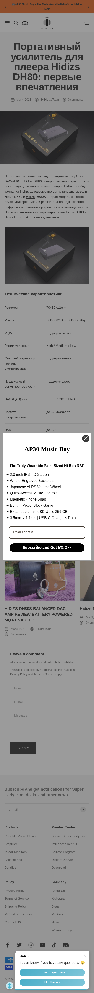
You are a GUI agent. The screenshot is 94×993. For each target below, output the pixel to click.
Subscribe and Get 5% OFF (47, 547)
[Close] (85, 438)
